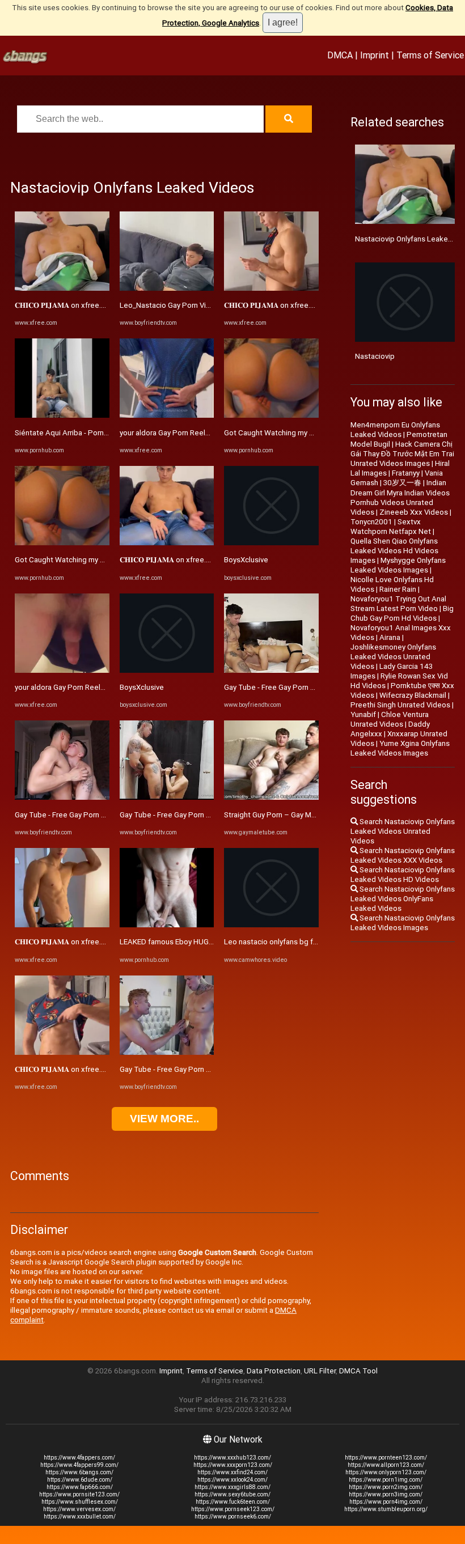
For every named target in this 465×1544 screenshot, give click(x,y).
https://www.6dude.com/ (79, 1479)
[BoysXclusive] (167, 670)
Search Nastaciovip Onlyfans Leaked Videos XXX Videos (402, 855)
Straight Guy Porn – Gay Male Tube (282, 815)
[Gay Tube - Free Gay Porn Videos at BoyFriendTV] (62, 797)
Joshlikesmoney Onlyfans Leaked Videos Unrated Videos (393, 656)
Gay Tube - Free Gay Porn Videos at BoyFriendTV (96, 815)
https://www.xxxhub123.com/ (232, 1457)
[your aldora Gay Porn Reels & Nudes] (62, 670)
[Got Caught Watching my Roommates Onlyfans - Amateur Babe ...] (62, 543)
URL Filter (320, 1371)
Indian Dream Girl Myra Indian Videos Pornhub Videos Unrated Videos (400, 497)
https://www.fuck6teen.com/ (233, 1501)
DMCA (340, 55)
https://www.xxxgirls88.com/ (232, 1487)
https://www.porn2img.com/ (385, 1487)
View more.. (164, 1119)
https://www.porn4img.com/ (385, 1501)
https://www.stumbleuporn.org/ (386, 1509)
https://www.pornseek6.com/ (233, 1516)
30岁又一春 (402, 482)
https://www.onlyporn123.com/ (385, 1472)
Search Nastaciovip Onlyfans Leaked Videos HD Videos (402, 874)
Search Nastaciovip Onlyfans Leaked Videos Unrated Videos (402, 831)
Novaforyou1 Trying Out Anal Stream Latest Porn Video (398, 603)
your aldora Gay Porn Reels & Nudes (75, 687)
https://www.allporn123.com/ (386, 1465)
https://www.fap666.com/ (79, 1487)
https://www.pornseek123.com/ (232, 1509)
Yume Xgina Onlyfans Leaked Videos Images (400, 748)
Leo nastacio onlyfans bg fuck (274, 942)
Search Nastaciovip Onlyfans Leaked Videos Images (402, 922)
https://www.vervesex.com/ (79, 1509)
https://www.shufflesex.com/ (79, 1501)
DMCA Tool (358, 1371)
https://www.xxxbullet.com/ (80, 1516)
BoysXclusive (142, 687)
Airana (389, 637)
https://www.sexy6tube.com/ (232, 1494)
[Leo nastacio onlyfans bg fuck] (271, 925)
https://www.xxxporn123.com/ (232, 1465)
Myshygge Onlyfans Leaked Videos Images (398, 565)
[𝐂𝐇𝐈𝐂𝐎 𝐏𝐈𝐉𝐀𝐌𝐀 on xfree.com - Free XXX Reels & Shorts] (62, 288)
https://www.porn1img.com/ (385, 1479)
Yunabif (363, 714)
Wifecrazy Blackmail (412, 695)
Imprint (374, 55)
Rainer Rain (397, 589)
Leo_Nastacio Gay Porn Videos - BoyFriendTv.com (203, 305)
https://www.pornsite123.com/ (79, 1494)
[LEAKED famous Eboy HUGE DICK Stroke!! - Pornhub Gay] (167, 925)
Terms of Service (430, 55)
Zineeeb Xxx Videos (413, 512)
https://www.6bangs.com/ (79, 1472)
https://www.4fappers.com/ (79, 1457)
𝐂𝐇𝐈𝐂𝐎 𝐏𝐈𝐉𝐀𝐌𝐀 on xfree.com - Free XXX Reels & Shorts (109, 305)
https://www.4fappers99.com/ (79, 1465)
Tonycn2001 (371, 522)
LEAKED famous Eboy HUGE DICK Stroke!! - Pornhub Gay (213, 942)
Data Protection (274, 1371)
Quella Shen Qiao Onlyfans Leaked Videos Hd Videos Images (394, 550)
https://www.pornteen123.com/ (386, 1457)
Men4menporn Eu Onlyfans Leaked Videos (395, 429)
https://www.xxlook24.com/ (232, 1479)
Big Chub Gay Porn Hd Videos (402, 613)
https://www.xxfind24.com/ (232, 1472)
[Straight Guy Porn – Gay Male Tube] (271, 797)
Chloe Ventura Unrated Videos (389, 719)
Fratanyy (406, 473)
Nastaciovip (375, 356)
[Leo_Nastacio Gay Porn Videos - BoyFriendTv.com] (167, 288)
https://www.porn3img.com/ (385, 1494)
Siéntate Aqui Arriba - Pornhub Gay (72, 433)
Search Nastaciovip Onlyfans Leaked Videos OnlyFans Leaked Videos (402, 898)
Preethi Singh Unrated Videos (400, 705)
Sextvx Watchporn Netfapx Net (390, 526)
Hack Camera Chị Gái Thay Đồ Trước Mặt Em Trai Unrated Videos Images (402, 453)
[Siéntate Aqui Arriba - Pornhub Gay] (62, 415)
